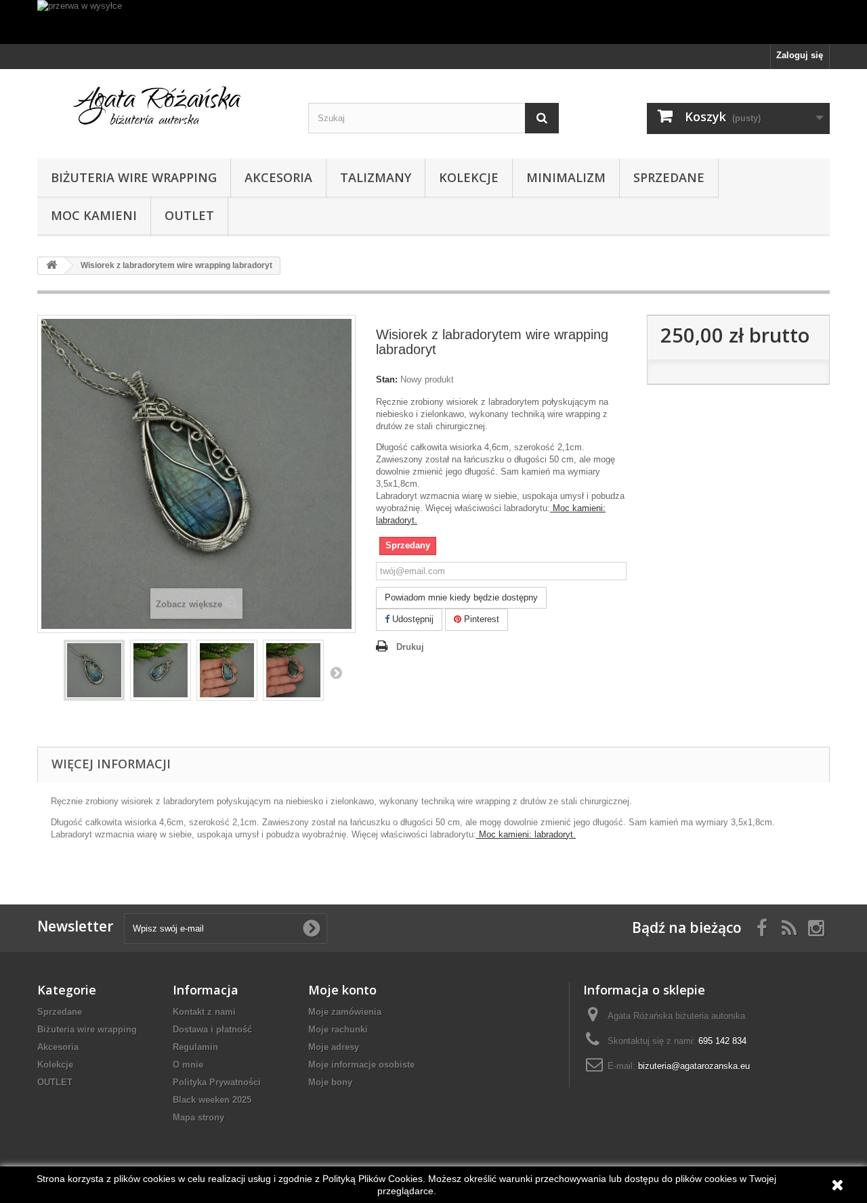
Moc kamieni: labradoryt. (526, 834)
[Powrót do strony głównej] (51, 265)
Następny (336, 672)
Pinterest (480, 619)
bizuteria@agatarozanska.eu (694, 1066)
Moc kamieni (94, 215)
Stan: (387, 379)
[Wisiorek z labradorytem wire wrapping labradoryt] (94, 670)
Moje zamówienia (344, 1012)
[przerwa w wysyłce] (433, 22)
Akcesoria (278, 177)
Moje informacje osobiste (361, 1064)
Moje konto (342, 990)
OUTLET (189, 215)
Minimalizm (566, 177)
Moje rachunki (338, 1029)
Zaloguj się (799, 55)
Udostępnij (411, 619)
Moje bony (330, 1082)
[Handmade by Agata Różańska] (162, 110)
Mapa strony (198, 1117)
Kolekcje (469, 177)
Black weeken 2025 (212, 1100)
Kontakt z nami (204, 1012)
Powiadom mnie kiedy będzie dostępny (461, 597)
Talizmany (375, 177)
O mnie (188, 1064)
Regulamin (195, 1047)
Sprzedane (668, 177)
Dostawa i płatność (212, 1029)
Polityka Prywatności (217, 1082)
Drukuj (410, 647)
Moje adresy (333, 1047)
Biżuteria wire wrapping (134, 177)
